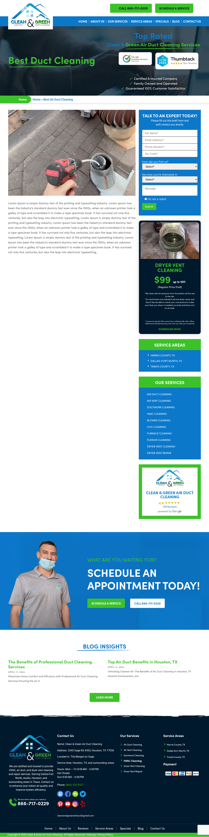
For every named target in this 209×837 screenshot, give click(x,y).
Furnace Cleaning (159, 433)
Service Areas (141, 21)
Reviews (83, 828)
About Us (97, 21)
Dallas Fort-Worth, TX (178, 750)
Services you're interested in (159, 174)
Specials (162, 21)
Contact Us (192, 21)
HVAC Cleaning (157, 413)
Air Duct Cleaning (159, 394)
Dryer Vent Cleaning (161, 446)
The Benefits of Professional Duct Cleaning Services (50, 664)
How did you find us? (155, 161)
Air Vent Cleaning (159, 400)
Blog (176, 21)
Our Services (118, 21)
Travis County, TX (162, 366)
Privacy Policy (105, 834)
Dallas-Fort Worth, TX (166, 361)
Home (82, 21)
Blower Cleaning (158, 420)
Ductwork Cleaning (161, 407)
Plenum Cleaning (159, 440)
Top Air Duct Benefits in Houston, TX (142, 662)
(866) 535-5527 (75, 784)
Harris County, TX (163, 355)
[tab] (174, 355)
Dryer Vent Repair (159, 453)
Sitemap (91, 834)
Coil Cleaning (156, 426)
